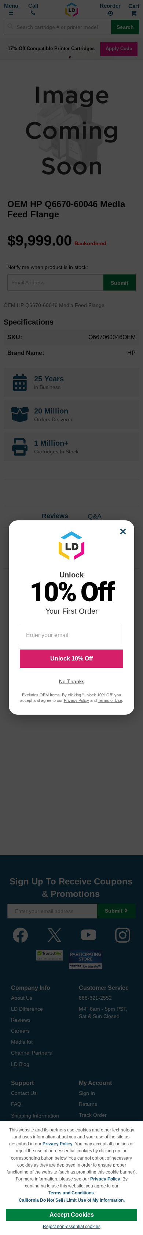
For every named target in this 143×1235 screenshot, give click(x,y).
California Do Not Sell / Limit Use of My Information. (72, 1200)
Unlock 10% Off (71, 658)
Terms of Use (110, 700)
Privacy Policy (58, 1143)
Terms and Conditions (71, 1192)
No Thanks (71, 681)
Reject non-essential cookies (71, 1226)
